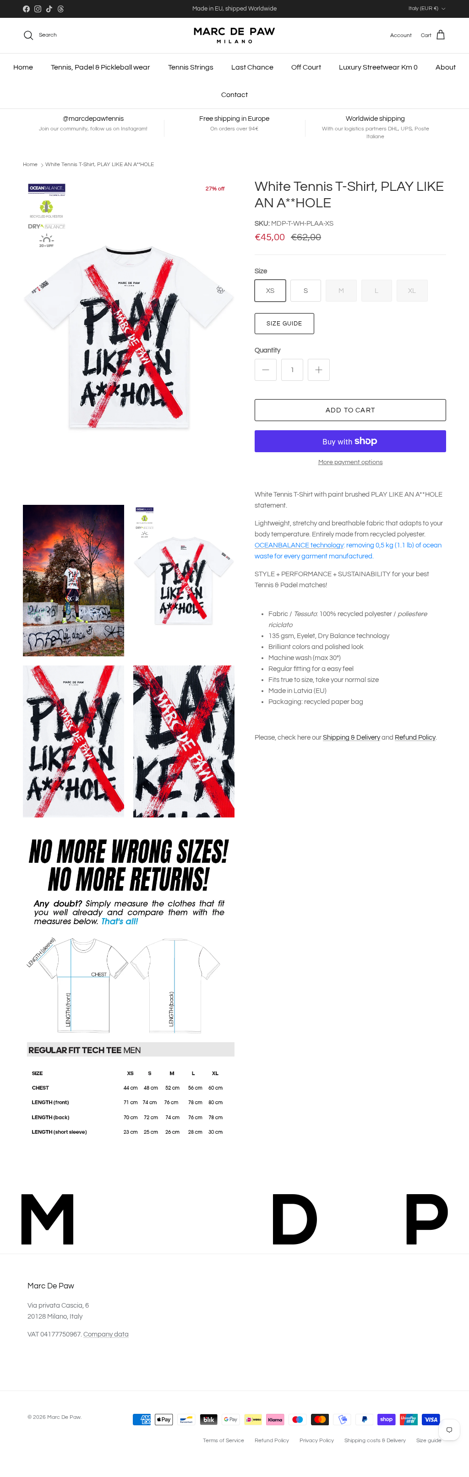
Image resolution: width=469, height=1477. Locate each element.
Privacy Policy (317, 1441)
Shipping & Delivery (351, 737)
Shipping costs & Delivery (375, 1441)
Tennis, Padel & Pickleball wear (100, 67)
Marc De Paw (64, 1417)
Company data (106, 1334)
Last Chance (252, 67)
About (446, 67)
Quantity (267, 350)
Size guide (284, 323)
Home (23, 67)
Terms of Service (223, 1441)
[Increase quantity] (319, 370)
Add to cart (350, 410)
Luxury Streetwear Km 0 (378, 67)
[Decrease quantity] (266, 370)
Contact (234, 94)
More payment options (350, 462)
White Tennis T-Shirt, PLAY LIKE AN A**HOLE (99, 165)
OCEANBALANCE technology (299, 545)
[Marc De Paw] (234, 35)
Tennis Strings (190, 67)
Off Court (306, 67)
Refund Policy (415, 737)
